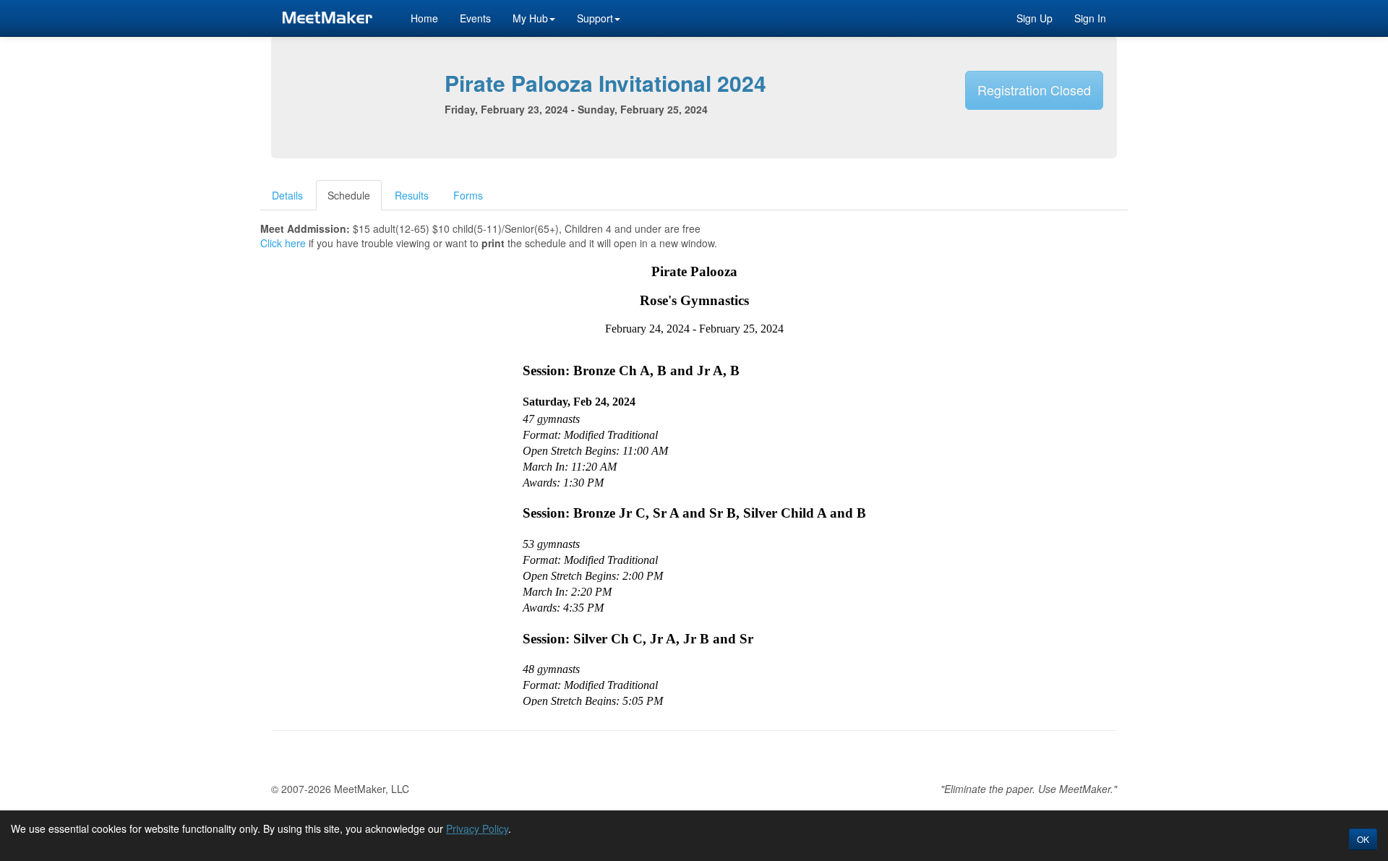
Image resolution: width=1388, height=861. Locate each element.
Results (412, 195)
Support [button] (595, 18)
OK (1363, 839)
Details (287, 195)
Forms (468, 195)
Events (475, 18)
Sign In (1090, 18)
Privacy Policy (477, 828)
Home (424, 18)
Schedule (348, 195)
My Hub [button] (530, 18)
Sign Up (1034, 18)
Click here (283, 243)
